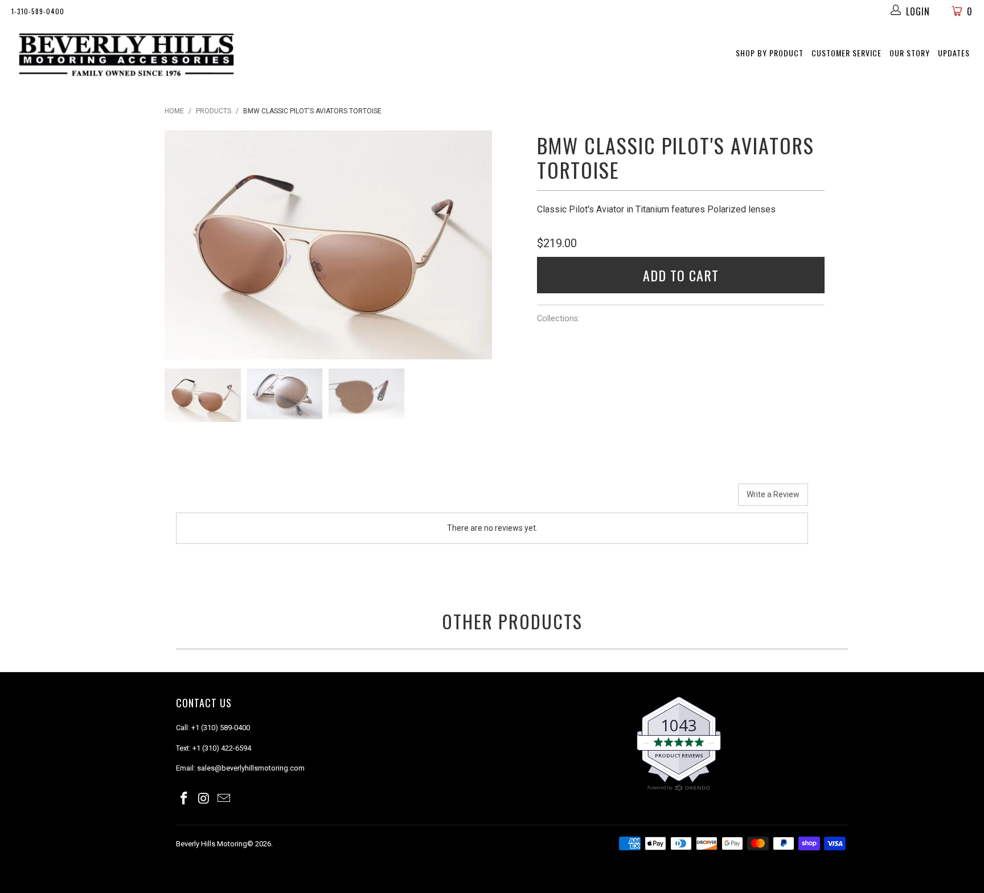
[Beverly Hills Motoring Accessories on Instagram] (204, 799)
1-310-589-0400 (37, 11)
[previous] (182, 244)
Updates (954, 53)
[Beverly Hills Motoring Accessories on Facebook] (184, 799)
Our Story (909, 53)
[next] (475, 244)
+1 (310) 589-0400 (220, 727)
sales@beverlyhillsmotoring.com (251, 768)
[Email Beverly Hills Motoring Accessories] (223, 799)
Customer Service (846, 53)
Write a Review (773, 494)
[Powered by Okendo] (227, 499)
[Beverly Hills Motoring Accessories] (128, 55)
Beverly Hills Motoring (211, 843)
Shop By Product (769, 53)
